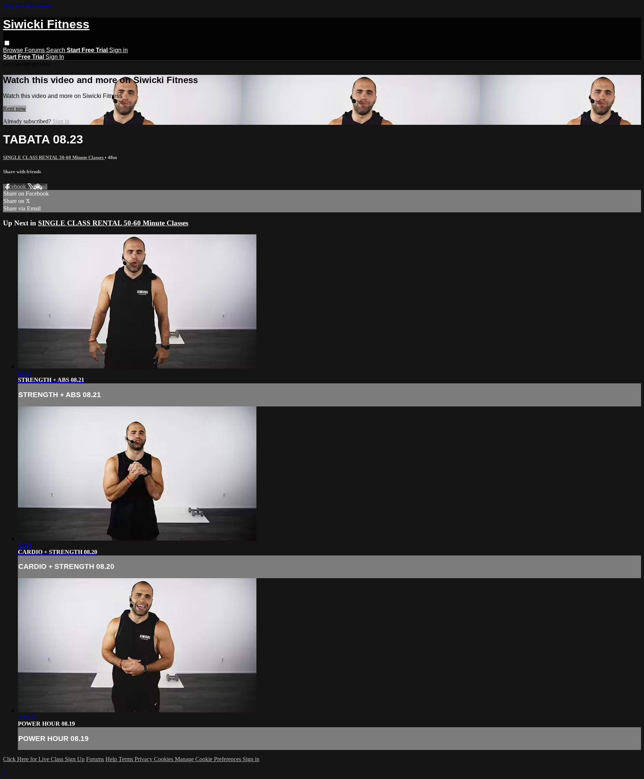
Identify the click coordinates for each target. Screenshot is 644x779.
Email (40, 186)
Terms (127, 759)
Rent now (14, 108)
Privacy (144, 759)
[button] (6, 43)
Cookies (164, 759)
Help (112, 759)
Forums (35, 50)
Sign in (118, 50)
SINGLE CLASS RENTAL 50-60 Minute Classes (54, 157)
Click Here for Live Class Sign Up (44, 759)
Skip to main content (27, 6)
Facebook (15, 186)
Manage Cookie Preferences (209, 759)
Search (56, 50)
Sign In (54, 57)
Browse (14, 50)
